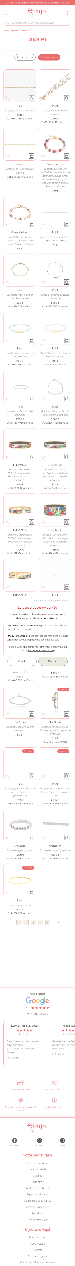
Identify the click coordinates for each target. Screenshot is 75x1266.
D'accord (53, 661)
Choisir (22, 661)
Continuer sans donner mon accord (51, 600)
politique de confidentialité (40, 650)
